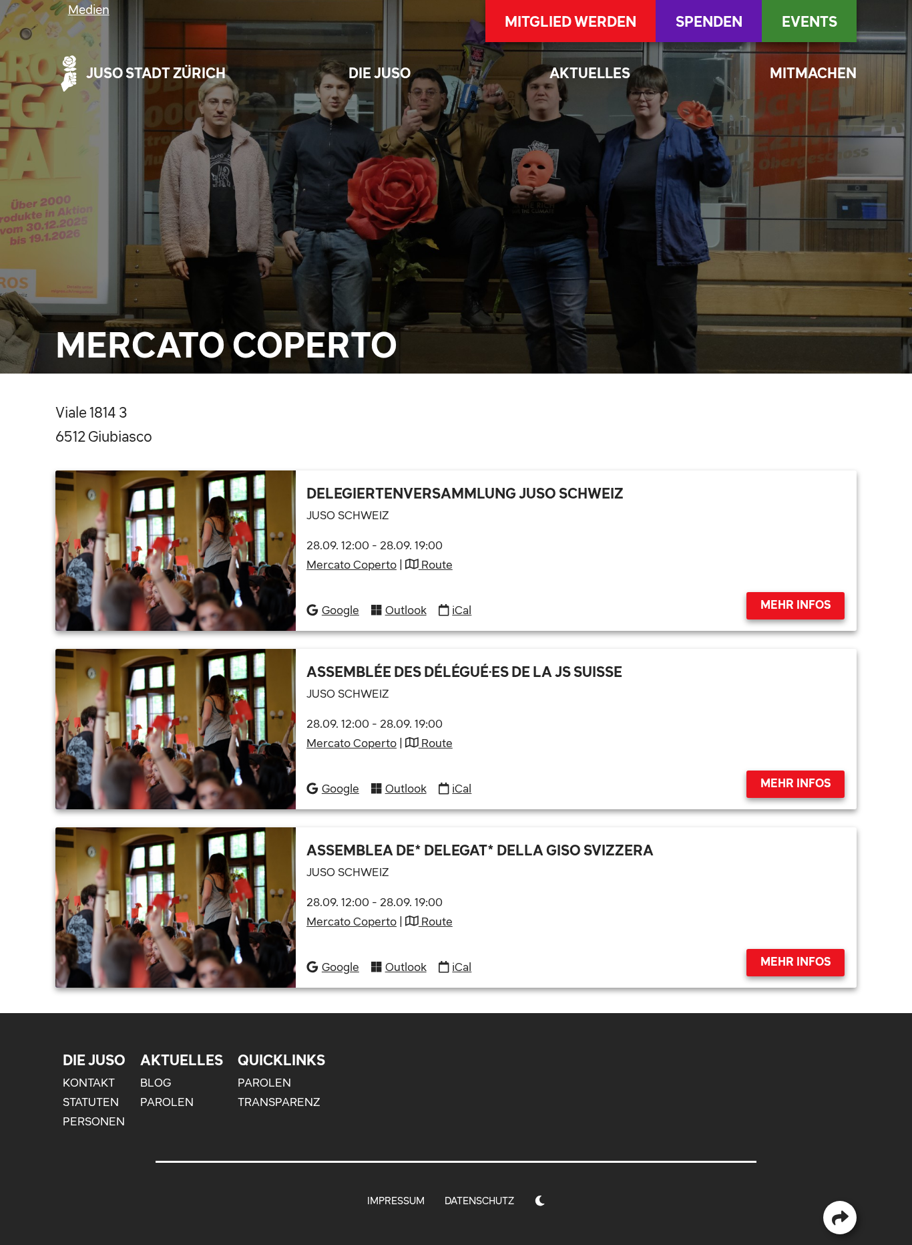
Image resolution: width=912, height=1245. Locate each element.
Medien (88, 9)
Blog (155, 1083)
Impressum (396, 1201)
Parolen (167, 1102)
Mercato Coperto (351, 565)
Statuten (91, 1102)
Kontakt (89, 1083)
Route (436, 565)
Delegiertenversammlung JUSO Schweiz (465, 493)
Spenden (709, 21)
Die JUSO (380, 73)
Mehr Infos (795, 605)
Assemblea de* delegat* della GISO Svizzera (480, 850)
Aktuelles (589, 73)
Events (809, 21)
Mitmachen (813, 73)
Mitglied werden (570, 21)
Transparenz (279, 1102)
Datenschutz (479, 1201)
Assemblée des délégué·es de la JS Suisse (464, 671)
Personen (94, 1121)
